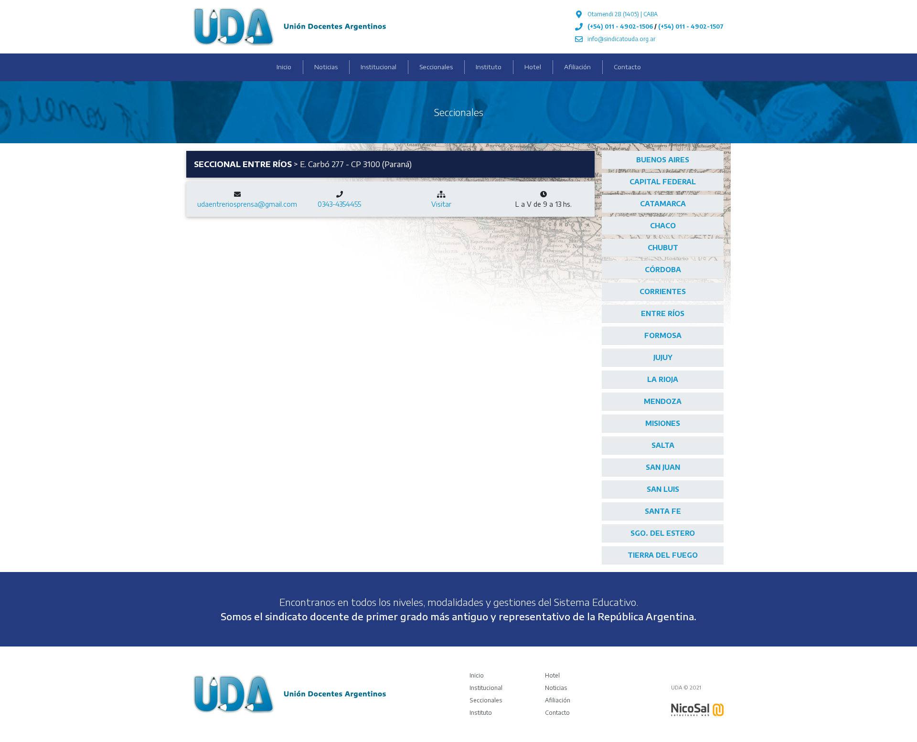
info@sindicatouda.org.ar (621, 38)
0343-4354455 (339, 204)
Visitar (441, 204)
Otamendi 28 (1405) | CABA (622, 14)
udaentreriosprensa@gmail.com (247, 204)
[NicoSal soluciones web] (697, 709)
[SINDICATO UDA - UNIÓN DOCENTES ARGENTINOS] (289, 26)
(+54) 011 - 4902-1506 (620, 26)
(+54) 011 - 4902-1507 (691, 26)
